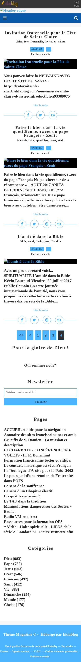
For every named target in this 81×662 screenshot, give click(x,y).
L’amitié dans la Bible (41, 236)
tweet (53, 140)
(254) (17, 594)
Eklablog (70, 634)
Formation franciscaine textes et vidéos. (37, 460)
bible (23, 241)
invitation (50, 41)
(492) (16, 579)
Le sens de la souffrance (24, 486)
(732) (13, 564)
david (39, 241)
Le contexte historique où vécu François (37, 465)
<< (21, 335)
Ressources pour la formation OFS (33, 521)
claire (19, 41)
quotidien (42, 140)
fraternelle (36, 41)
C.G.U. (37, 651)
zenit (61, 140)
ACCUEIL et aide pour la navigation (35, 429)
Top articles (67, 646)
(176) (14, 604)
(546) (13, 574)
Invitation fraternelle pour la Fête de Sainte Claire (40, 34)
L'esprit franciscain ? (22, 496)
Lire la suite (40, 105)
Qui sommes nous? (40, 365)
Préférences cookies (40, 656)
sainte (61, 41)
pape (31, 140)
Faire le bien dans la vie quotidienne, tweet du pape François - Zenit (40, 131)
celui (31, 241)
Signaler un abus (21, 651)
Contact (4, 651)
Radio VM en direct (20, 516)
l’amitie (56, 241)
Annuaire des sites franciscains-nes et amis (40, 434)
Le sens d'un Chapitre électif (28, 491)
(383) (11, 589)
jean (47, 241)
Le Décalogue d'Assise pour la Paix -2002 (38, 470)
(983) (12, 558)
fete (26, 41)
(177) (14, 599)
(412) (13, 584)
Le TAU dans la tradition (25, 501)
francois (22, 140)
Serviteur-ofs (27, 646)
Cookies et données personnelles (61, 651)
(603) (13, 569)
